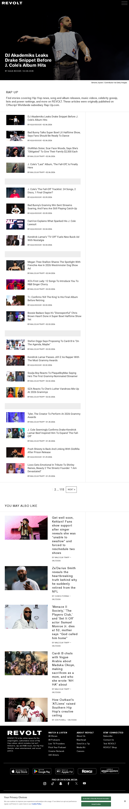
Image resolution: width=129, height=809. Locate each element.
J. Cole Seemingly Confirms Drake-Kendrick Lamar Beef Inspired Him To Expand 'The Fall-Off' (53, 433)
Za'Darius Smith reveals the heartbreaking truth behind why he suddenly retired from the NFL (64, 579)
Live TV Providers (56, 743)
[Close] (125, 801)
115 (61, 489)
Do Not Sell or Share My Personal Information (96, 798)
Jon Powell (60, 720)
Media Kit (81, 747)
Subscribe (108, 736)
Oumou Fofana (62, 596)
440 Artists (53, 755)
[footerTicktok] (53, 785)
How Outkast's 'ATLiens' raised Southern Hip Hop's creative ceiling (63, 707)
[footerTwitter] (76, 785)
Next (70, 489)
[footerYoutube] (84, 786)
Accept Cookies (96, 804)
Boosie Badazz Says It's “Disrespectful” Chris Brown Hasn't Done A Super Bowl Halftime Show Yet (54, 316)
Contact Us (108, 740)
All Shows (52, 736)
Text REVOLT (109, 743)
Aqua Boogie (14, 71)
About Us (81, 736)
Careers (80, 751)
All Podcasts (54, 740)
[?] (15, 120)
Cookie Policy (36, 804)
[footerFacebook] (69, 785)
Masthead (81, 740)
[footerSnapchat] (61, 785)
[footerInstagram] (45, 785)
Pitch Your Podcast (57, 747)
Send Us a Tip (83, 743)
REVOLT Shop (110, 747)
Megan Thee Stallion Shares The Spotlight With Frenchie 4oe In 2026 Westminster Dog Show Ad (54, 265)
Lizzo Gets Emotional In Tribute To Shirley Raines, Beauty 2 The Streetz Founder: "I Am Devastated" (52, 468)
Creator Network (56, 751)
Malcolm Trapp (37, 156)
